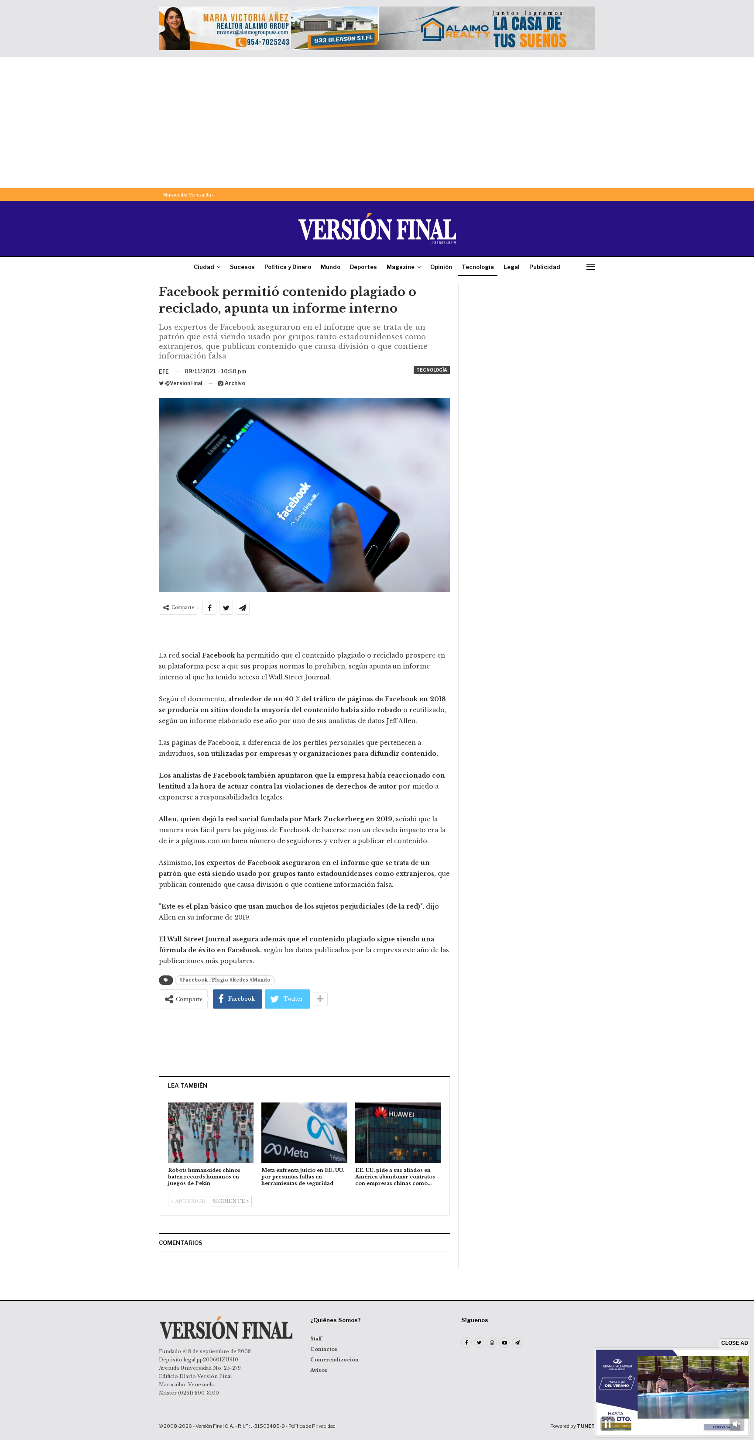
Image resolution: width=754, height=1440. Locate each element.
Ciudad (204, 266)
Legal (512, 266)
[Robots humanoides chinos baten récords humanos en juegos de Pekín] (211, 1132)
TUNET (586, 1426)
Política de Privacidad (312, 1426)
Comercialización (334, 1360)
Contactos (323, 1349)
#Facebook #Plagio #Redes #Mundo (225, 980)
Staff (316, 1339)
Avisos (318, 1370)
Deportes (363, 266)
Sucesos (242, 266)
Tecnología (478, 266)
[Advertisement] (377, 122)
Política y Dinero (287, 266)
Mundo (330, 266)
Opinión (441, 266)
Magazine (401, 266)
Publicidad (544, 266)
